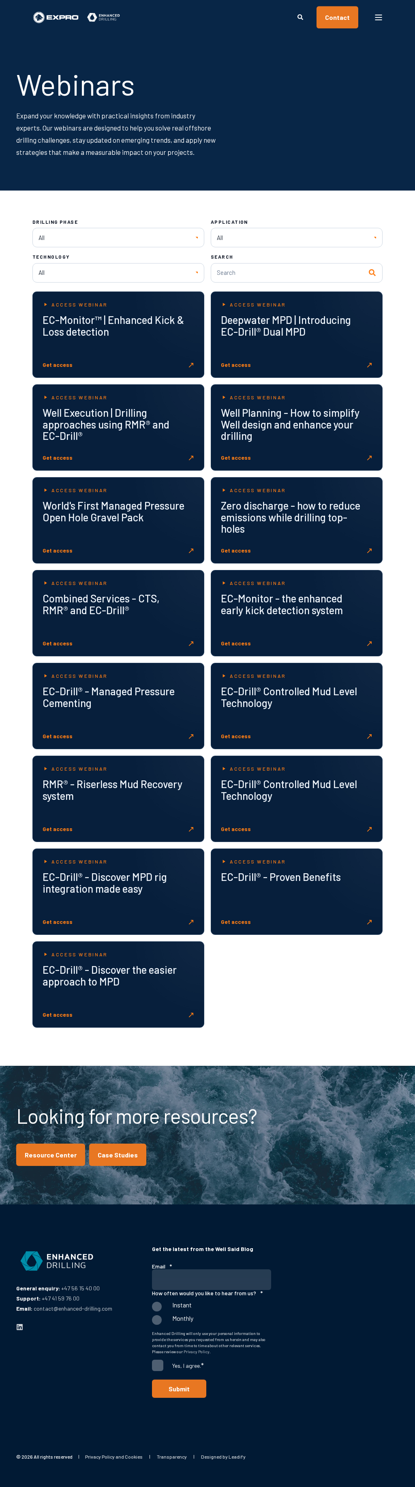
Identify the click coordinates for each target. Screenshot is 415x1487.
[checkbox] (212, 1315)
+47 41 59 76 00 (60, 1298)
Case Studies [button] (118, 1155)
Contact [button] (337, 17)
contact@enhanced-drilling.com (73, 1308)
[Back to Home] (77, 17)
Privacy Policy (197, 1351)
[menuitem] (114, 1456)
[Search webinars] (373, 273)
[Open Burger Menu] (378, 17)
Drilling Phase (55, 222)
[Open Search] (300, 16)
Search (222, 256)
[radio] (212, 1308)
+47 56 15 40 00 (80, 1288)
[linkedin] (19, 1327)
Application (229, 222)
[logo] (56, 1261)
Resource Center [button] (51, 1155)
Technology (51, 256)
